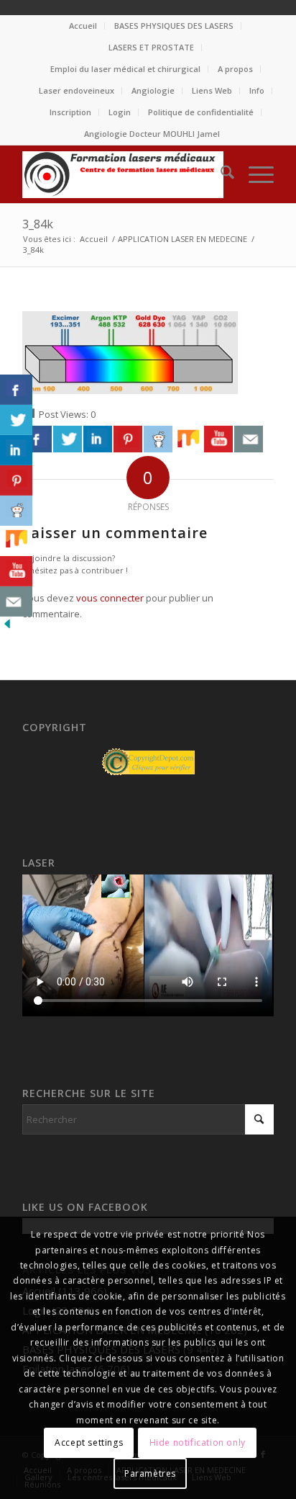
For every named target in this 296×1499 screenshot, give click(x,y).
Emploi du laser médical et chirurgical (125, 68)
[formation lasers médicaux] (122, 174)
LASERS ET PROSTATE (151, 47)
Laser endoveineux (76, 90)
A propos (235, 68)
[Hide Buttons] (7, 627)
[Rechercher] (220, 174)
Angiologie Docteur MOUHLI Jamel (152, 133)
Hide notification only (197, 1442)
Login (119, 112)
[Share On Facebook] (37, 439)
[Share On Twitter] (67, 439)
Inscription (70, 112)
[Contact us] (248, 439)
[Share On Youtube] (218, 439)
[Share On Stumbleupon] (188, 439)
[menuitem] (83, 26)
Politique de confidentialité (201, 112)
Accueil (83, 25)
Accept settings (89, 1442)
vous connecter (110, 597)
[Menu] (254, 174)
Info (256, 90)
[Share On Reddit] (158, 439)
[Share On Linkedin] (97, 439)
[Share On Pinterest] (128, 439)
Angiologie (153, 90)
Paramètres (150, 1473)
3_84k (37, 224)
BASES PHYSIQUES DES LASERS (173, 25)
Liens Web (212, 90)
